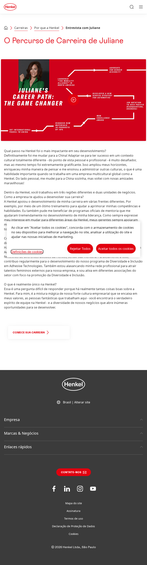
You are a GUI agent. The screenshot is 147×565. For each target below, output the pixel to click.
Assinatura (73, 511)
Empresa (12, 419)
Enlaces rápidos (18, 446)
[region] (73, 239)
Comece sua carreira (29, 332)
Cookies (73, 534)
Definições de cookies (27, 251)
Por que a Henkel (46, 28)
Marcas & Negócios (21, 433)
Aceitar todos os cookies (116, 248)
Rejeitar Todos (80, 248)
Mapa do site (73, 503)
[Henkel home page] (6, 28)
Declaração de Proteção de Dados (73, 526)
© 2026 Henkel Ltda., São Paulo (73, 547)
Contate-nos (71, 472)
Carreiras (21, 28)
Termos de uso (73, 518)
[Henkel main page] (10, 7)
